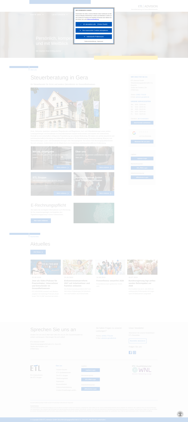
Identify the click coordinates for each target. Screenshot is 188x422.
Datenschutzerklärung (93, 19)
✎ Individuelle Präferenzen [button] (94, 36)
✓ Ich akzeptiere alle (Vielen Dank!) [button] (93, 24)
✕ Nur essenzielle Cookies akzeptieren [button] (94, 30)
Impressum (100, 41)
